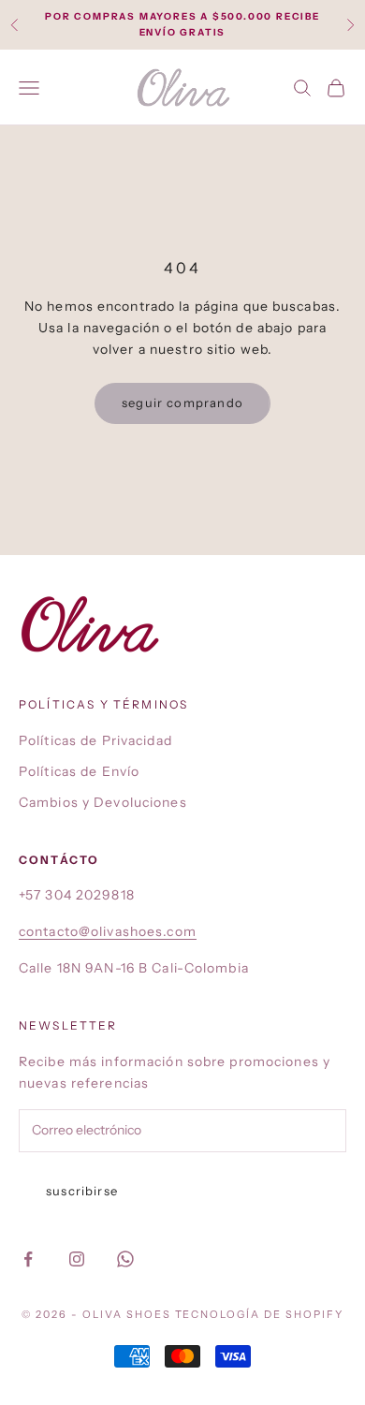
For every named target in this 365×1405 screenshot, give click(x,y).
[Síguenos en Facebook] (28, 1259)
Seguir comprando (182, 402)
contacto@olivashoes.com (108, 931)
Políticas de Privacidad (95, 740)
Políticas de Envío (79, 771)
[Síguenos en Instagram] (76, 1259)
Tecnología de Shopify (259, 1314)
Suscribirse (82, 1190)
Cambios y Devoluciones (103, 802)
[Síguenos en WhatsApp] (125, 1259)
